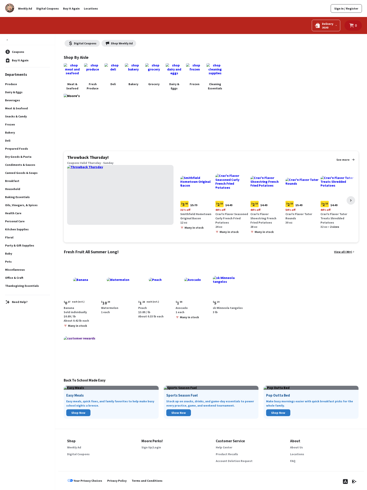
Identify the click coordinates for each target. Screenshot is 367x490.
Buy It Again (71, 8)
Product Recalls (227, 454)
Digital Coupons (47, 8)
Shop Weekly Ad (122, 43)
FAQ (292, 461)
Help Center (224, 447)
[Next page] (351, 200)
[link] (346, 8)
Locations (91, 8)
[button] (197, 198)
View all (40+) (343, 252)
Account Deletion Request (234, 461)
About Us (296, 447)
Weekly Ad (25, 8)
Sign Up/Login (151, 447)
